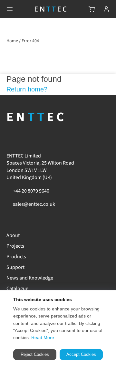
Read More (42, 337)
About (13, 235)
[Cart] (91, 9)
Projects (15, 246)
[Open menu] (10, 9)
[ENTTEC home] (50, 9)
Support (15, 267)
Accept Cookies (81, 354)
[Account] (106, 9)
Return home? (26, 89)
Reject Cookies (35, 354)
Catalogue (17, 288)
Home (12, 41)
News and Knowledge (29, 277)
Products (16, 256)
